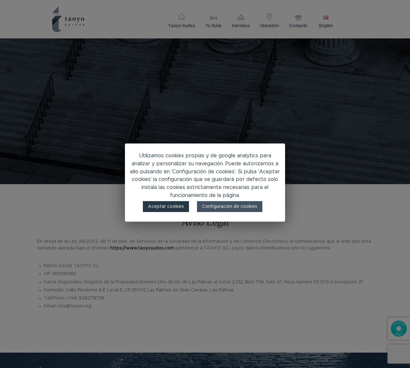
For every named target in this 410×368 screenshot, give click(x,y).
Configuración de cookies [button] (229, 206)
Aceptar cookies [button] (166, 206)
